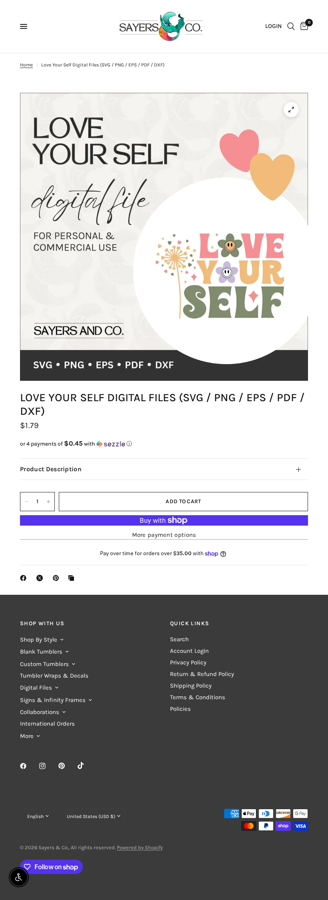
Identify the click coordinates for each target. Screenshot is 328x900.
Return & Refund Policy (202, 674)
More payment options (164, 535)
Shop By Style (38, 639)
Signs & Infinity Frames (53, 700)
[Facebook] (29, 766)
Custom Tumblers (44, 664)
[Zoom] (291, 109)
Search (179, 639)
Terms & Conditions (197, 697)
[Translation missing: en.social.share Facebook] (25, 578)
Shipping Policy (191, 685)
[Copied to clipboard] (73, 578)
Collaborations (39, 712)
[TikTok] (86, 765)
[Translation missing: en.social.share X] (41, 578)
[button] (164, 444)
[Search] (291, 26)
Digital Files (36, 687)
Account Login (189, 650)
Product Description (51, 469)
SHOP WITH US (42, 623)
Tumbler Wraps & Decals (54, 675)
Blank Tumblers (41, 651)
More (27, 736)
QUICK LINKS (189, 623)
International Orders (47, 723)
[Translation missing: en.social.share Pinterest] (57, 578)
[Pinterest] (67, 765)
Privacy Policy (188, 662)
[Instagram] (48, 766)
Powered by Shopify (140, 847)
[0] (303, 26)
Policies (180, 708)
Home (26, 65)
